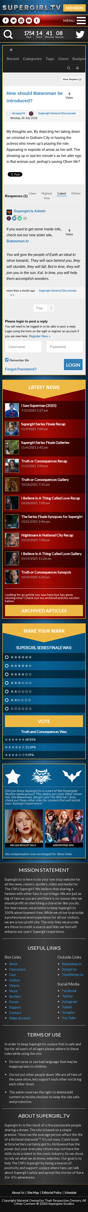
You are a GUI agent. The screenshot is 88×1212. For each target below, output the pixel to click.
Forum (14, 1002)
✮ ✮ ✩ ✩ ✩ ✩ (21, 691)
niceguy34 (18, 113)
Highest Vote (47, 196)
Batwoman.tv (18, 241)
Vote (44, 721)
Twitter (67, 996)
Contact (15, 1013)
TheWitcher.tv (72, 975)
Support (15, 1007)
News (13, 964)
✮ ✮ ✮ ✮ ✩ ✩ (21, 674)
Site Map (33, 1192)
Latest (62, 193)
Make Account (19, 1018)
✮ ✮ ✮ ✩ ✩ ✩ (21, 683)
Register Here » (39, 336)
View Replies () (72, 79)
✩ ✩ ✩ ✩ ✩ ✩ (21, 708)
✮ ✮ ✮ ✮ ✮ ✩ (21, 665)
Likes (32, 193)
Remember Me (19, 360)
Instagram (69, 1001)
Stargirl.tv (69, 969)
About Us (18, 1192)
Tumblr (67, 1007)
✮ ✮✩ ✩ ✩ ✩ (21, 700)
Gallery (14, 980)
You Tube (69, 1018)
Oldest (75, 193)
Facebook (69, 991)
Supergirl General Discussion (57, 113)
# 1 (12, 295)
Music (13, 991)
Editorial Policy (52, 1192)
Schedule (70, 1192)
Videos (14, 985)
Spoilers (15, 996)
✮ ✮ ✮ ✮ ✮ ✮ (21, 657)
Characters (17, 969)
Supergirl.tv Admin (30, 211)
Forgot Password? (21, 369)
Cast (12, 975)
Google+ (68, 1012)
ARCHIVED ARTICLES (44, 610)
